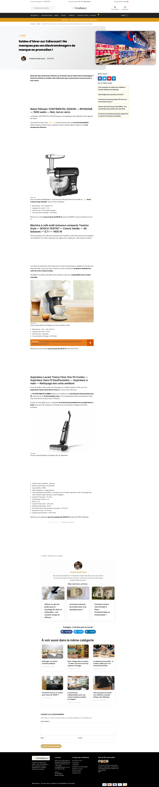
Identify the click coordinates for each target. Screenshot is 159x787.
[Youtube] (109, 78)
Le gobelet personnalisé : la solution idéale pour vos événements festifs (103, 663)
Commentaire (45, 721)
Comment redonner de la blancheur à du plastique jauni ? (77, 607)
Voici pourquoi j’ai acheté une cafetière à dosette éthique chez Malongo (102, 695)
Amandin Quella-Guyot (78, 572)
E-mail (80, 738)
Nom (43, 738)
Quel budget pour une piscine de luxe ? (111, 94)
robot (84, 199)
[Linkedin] (114, 78)
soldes (60, 556)
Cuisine (38, 24)
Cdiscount (51, 122)
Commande (125, 9)
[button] (124, 15)
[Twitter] (104, 78)
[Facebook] (100, 78)
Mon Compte (115, 9)
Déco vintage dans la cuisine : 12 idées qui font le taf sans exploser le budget (78, 663)
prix (56, 556)
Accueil (33, 24)
